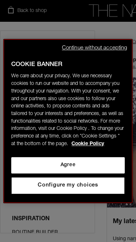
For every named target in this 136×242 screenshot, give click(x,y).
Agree (68, 165)
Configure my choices (68, 185)
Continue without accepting (94, 48)
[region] (67, 121)
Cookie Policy (87, 144)
